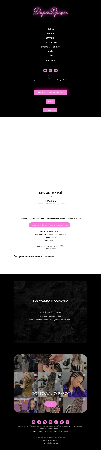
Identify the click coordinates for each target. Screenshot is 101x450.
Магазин (50, 38)
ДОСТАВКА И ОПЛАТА (50, 47)
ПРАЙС (50, 51)
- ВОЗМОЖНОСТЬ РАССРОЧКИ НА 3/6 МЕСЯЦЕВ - (50, 204)
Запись (50, 34)
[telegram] (50, 70)
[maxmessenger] (56, 70)
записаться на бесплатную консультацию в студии (50, 225)
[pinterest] (62, 422)
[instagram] (50, 422)
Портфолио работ (50, 42)
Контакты (50, 60)
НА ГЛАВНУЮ (50, 110)
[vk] (45, 70)
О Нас (50, 56)
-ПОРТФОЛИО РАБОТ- (50, 393)
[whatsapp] (33, 422)
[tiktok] (67, 422)
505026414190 (52, 440)
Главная (50, 29)
